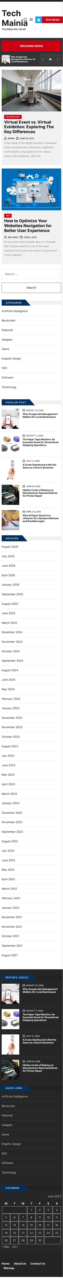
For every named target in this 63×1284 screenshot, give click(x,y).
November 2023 (12, 727)
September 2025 (12, 594)
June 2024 (8, 679)
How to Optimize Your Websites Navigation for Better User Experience (28, 225)
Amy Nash (13, 237)
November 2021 (12, 926)
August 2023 (10, 746)
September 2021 (12, 945)
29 (31, 1240)
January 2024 (10, 708)
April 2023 (8, 784)
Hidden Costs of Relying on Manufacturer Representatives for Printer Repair (40, 493)
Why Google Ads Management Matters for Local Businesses (23, 59)
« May (5, 1246)
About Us (20, 1263)
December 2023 (12, 717)
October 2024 (11, 651)
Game (5, 349)
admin (11, 138)
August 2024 (10, 670)
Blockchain (8, 320)
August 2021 (10, 955)
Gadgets (7, 339)
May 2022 (8, 869)
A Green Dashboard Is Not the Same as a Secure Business (39, 466)
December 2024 (12, 632)
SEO (8, 215)
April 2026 (8, 575)
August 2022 (10, 841)
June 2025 (8, 613)
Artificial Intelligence (15, 311)
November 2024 (12, 641)
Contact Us (37, 1263)
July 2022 (8, 850)
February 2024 (11, 698)
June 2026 (8, 565)
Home (6, 1263)
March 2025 (9, 622)
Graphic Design (11, 358)
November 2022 (12, 822)
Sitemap (9, 1268)
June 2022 (8, 860)
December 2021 (12, 917)
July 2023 (8, 755)
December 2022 (12, 812)
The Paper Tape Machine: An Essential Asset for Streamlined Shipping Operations (40, 442)
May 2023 (8, 774)
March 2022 (9, 888)
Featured (7, 330)
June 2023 (8, 765)
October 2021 (10, 936)
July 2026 (8, 556)
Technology (13, 116)
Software (7, 377)
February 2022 (11, 898)
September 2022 (12, 831)
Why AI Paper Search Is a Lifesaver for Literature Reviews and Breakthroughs (41, 518)
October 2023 (11, 736)
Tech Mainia (15, 18)
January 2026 (10, 584)
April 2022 (8, 879)
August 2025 (10, 603)
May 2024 (8, 689)
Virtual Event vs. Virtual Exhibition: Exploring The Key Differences (29, 127)
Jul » (15, 1246)
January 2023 (10, 803)
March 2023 (9, 793)
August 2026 (10, 546)
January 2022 (10, 907)
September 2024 (12, 660)
